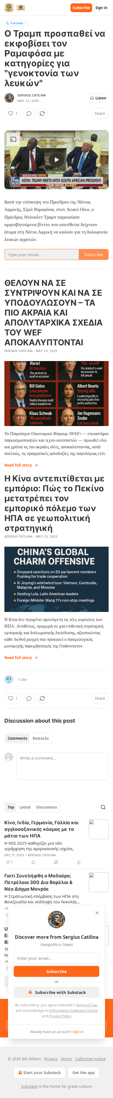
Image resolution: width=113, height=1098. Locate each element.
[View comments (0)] (29, 113)
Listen (100, 98)
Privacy (50, 1058)
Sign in (101, 7)
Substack (29, 1086)
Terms (66, 1058)
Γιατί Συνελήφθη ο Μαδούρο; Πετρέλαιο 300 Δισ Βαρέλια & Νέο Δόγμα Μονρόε (38, 882)
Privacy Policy (60, 1015)
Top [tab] (11, 807)
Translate (16, 23)
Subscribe (81, 7)
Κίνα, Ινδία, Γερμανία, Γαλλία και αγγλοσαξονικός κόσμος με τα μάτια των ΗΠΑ (41, 829)
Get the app (83, 1072)
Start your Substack (42, 1072)
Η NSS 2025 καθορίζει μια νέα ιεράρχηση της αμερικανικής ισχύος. (39, 845)
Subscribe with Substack (60, 992)
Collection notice (90, 1058)
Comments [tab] (17, 738)
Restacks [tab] (41, 738)
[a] (56, 159)
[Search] (103, 807)
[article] (56, 842)
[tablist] (28, 738)
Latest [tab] (25, 807)
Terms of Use (86, 1004)
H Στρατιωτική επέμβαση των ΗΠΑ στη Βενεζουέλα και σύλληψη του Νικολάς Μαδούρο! (41, 898)
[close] (97, 913)
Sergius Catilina (32, 95)
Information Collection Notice (74, 1010)
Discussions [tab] (46, 807)
